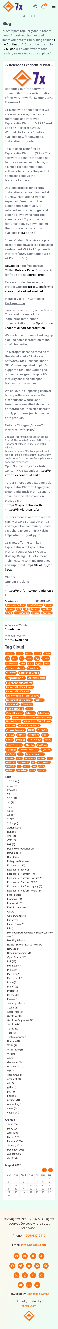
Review (48, 605)
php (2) (11, 1091)
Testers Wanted (22, 613)
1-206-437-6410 (34, 1235)
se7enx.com (29, 1305)
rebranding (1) (14, 1104)
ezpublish (10, 766)
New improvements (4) (19, 953)
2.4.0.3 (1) (12, 794)
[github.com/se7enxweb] (12, 1266)
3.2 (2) (10, 802)
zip (33, 233)
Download (12, 266)
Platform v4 (34, 735)
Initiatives (30, 713)
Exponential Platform (15, 605)
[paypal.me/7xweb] (33, 1256)
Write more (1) (15, 1049)
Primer (9, 740)
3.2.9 (19, 609)
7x (24, 16)
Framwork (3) (14, 903)
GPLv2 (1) (12, 911)
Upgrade (9, 609)
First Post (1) (14, 894)
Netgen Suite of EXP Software (37, 721)
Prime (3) (12, 982)
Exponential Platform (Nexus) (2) (24, 878)
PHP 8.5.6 (42, 730)
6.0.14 (29, 658)
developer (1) (14, 1062)
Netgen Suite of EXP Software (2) (25, 944)
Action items (11, 663)
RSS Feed (8, 49)
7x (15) (10, 819)
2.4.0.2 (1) (12, 789)
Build (23, 663)
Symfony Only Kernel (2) (20, 1020)
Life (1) (10, 928)
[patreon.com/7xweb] (25, 1256)
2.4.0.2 (29, 653)
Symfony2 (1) (14, 1028)
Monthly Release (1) (17, 940)
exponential (23, 762)
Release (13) (13, 995)
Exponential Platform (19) (21, 873)
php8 (41, 766)
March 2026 (13, 1137)
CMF (30, 663)
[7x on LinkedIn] (33, 1275)
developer (10, 762)
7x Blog (46, 658)
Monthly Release (35, 605)
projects (10, 770)
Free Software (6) (16, 907)
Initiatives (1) (14, 920)
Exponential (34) (16, 865)
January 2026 (14, 1145)
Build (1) (11, 831)
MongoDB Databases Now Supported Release (32, 717)
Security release (14, 745)
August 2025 (14, 1153)
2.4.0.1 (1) (12, 785)
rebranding (21, 770)
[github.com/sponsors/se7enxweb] (16, 1256)
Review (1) (12, 999)
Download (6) (14, 852)
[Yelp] (41, 1275)
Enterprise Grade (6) (18, 861)
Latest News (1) (15, 924)
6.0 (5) (10, 810)
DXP (47, 663)
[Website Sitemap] (29, 1285)
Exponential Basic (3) (18, 869)
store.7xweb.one (16, 640)
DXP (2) (11, 844)
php (34, 766)
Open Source (15, 730)
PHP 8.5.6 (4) (14, 965)
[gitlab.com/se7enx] (21, 1266)
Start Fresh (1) (15, 1011)
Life (7, 717)
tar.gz (23, 233)
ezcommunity (44, 762)
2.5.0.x (47, 653)
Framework (12, 704)
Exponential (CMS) (37, 1293)
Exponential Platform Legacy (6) (24, 886)
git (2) (10, 1083)
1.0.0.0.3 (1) (13, 781)
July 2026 (12, 1124)
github (26, 766)
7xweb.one (12, 629)
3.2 (26, 609)
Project (20, 739)
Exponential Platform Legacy (22, 695)
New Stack (46, 609)
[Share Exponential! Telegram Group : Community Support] (37, 1266)
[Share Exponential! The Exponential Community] (46, 1266)
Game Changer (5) (17, 915)
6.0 (21, 658)
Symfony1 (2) (14, 1024)
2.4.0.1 (19, 653)
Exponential (15, 678)
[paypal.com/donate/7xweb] (41, 1256)
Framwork (27, 704)
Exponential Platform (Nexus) (19, 687)
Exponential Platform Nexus (18, 700)
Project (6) (13, 990)
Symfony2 (10, 754)
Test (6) (11, 1032)
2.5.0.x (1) (12, 798)
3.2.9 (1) (11, 806)
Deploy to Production (15, 668)
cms (50, 758)
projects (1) (13, 1100)
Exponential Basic (36, 678)
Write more (30, 758)
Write (19, 758)
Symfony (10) (14, 1016)
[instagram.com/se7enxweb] (25, 1275)
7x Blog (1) (12, 823)
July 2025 (12, 1158)
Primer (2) (12, 986)
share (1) (12, 1108)
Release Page (24, 270)
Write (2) (12, 1045)
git (19, 766)
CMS (39, 663)
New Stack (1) (14, 948)
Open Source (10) (16, 957)
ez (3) (10, 1070)
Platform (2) (13, 974)
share (32, 770)
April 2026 (12, 1132)
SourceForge (35, 275)
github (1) (12, 1087)
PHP (31, 730)
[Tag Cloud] (21, 1285)
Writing (41, 758)
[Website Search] (37, 1285)
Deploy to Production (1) (20, 848)
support (41, 770)
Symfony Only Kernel (28, 750)
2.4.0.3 (38, 653)
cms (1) (11, 1058)
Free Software (14, 708)
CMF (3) (11, 836)
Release (35, 613)
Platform (21, 735)
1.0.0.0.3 (10, 653)
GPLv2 (9, 613)
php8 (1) (11, 1095)
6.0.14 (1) (11, 815)
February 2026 (15, 1141)
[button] (42, 6)
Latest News (43, 713)
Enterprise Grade (29, 672)
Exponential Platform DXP (17, 691)
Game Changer (14, 713)
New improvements (29, 725)
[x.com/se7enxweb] (16, 1275)
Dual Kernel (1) (14, 857)
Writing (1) (12, 1053)
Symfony (34, 609)
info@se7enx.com (33, 1245)
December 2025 (15, 1149)
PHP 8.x (10, 735)
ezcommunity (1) (16, 1074)
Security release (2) (17, 1003)
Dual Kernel (11, 673)
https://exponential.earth (24, 505)
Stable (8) (12, 1007)
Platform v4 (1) (15, 978)
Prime (44, 735)
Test (20, 754)
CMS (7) (11, 840)
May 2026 (12, 1128)
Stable (29, 745)
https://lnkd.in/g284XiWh (24, 509)
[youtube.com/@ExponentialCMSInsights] (29, 1266)
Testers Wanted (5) (17, 1037)
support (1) (13, 1112)
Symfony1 (46, 750)
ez (33, 762)
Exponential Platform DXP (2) (22, 882)
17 (9, 1189)
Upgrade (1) (13, 1041)
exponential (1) (15, 1066)
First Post (39, 700)
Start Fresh (42, 745)
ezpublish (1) (14, 1079)
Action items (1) (15, 827)
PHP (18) (11, 961)
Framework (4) (15, 899)
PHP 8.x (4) (12, 969)
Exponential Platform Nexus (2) (24, 890)
